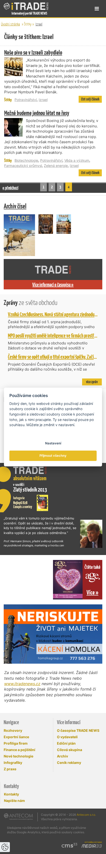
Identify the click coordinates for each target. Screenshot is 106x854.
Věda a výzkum (76, 160)
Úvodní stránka (10, 24)
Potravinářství (26, 100)
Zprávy (30, 302)
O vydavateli (67, 737)
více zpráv (92, 381)
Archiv (62, 756)
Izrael (38, 24)
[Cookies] (5, 847)
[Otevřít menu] (96, 8)
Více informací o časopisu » (52, 284)
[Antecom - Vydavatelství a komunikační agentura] (18, 816)
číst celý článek (90, 99)
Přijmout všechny (53, 455)
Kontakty (11, 794)
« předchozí (10, 188)
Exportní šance (16, 737)
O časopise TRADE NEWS (78, 730)
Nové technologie (18, 756)
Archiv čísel (15, 206)
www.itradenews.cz (22, 683)
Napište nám (14, 800)
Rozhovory (13, 730)
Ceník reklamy (69, 762)
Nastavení (53, 443)
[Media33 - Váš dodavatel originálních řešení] (91, 846)
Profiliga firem (16, 743)
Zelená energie (56, 165)
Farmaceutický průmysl (23, 165)
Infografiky (13, 762)
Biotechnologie (26, 160)
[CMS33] (69, 845)
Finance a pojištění (19, 750)
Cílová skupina (69, 750)
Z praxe (10, 769)
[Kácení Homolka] (53, 634)
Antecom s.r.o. (86, 814)
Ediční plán (66, 743)
